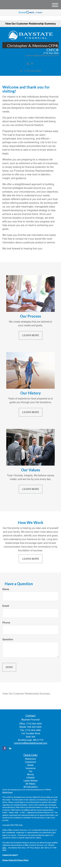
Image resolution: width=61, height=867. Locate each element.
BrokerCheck (7, 792)
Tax (30, 771)
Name (5, 589)
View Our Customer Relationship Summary (30, 23)
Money (30, 774)
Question (7, 639)
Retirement (30, 758)
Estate (30, 765)
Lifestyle (30, 777)
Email (5, 606)
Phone (6, 622)
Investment (30, 761)
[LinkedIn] (28, 64)
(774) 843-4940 (32, 71)
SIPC (4, 847)
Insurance (31, 768)
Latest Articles (31, 780)
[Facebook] (32, 64)
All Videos (30, 783)
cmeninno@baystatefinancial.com (42, 55)
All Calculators (30, 786)
